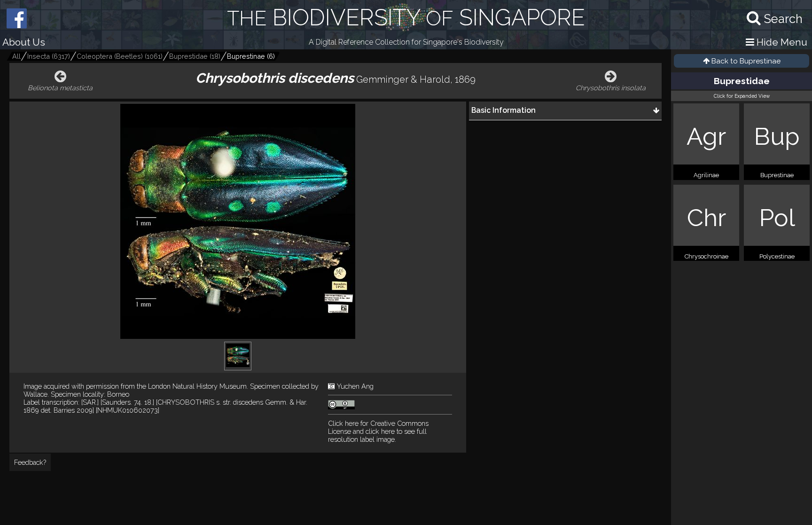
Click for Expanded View (742, 96)
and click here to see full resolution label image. (378, 431)
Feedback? (30, 462)
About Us (23, 42)
